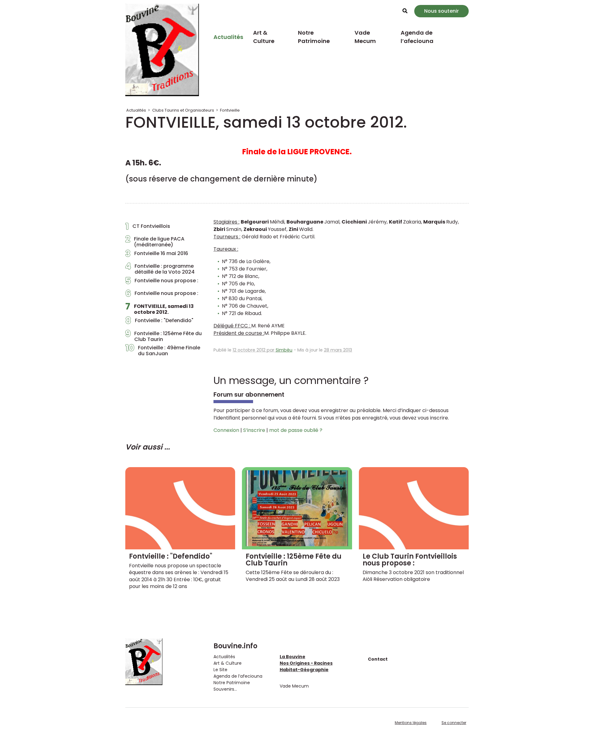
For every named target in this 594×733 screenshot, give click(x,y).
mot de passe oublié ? (295, 430)
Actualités (228, 37)
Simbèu (284, 350)
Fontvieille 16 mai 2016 (156, 255)
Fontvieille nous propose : (161, 282)
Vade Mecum (365, 37)
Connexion (226, 430)
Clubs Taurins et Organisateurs (183, 110)
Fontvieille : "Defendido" (159, 322)
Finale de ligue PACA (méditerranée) (154, 242)
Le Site (220, 670)
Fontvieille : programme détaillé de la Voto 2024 (160, 269)
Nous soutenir (441, 11)
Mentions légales (411, 722)
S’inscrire (254, 430)
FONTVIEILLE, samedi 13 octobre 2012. (159, 309)
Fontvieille (230, 110)
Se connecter (453, 722)
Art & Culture (263, 37)
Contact (378, 659)
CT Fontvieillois (147, 227)
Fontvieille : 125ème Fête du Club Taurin (163, 336)
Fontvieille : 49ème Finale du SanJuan (162, 350)
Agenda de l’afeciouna (417, 37)
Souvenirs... (225, 689)
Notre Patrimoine (314, 37)
